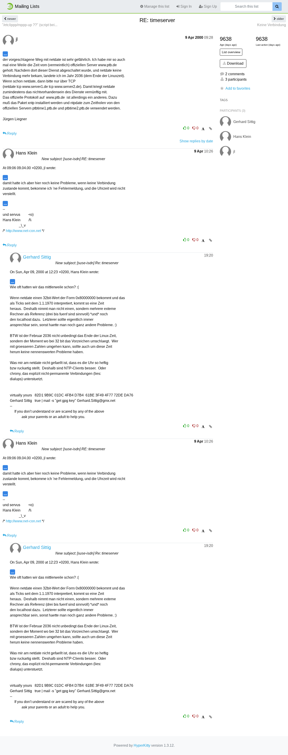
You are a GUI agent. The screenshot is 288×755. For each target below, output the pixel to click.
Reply (11, 133)
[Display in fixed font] (203, 128)
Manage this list (156, 6)
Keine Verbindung (271, 25)
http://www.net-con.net (23, 231)
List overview (231, 52)
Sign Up (210, 6)
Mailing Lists (27, 6)
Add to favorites (237, 88)
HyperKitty (142, 745)
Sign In (186, 6)
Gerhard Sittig (37, 257)
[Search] (277, 6)
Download (234, 63)
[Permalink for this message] (210, 129)
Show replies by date (196, 141)
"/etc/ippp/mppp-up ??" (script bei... (29, 25)
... (5, 53)
